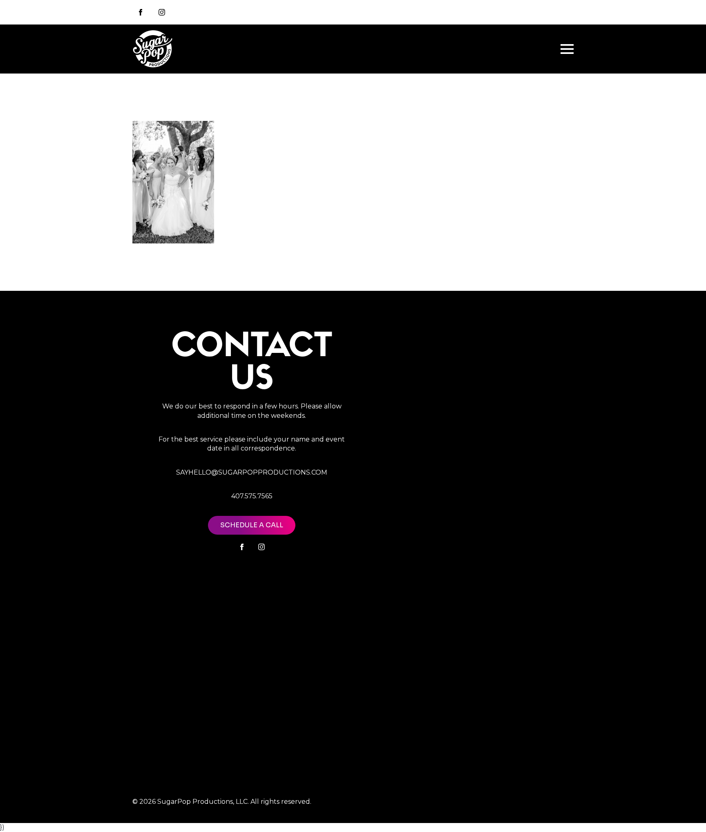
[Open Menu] (567, 49)
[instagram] (162, 12)
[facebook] (242, 547)
